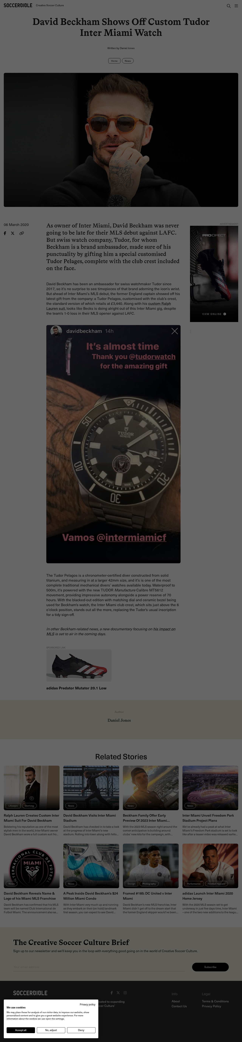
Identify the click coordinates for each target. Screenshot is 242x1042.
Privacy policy (87, 1004)
